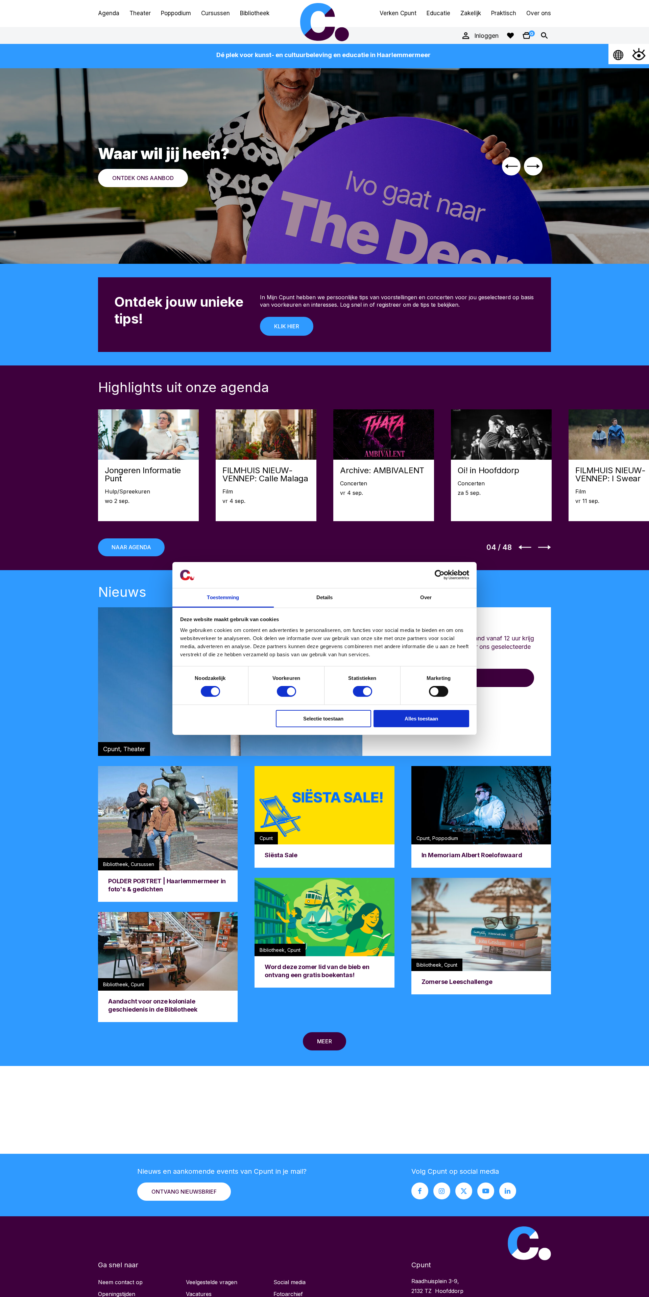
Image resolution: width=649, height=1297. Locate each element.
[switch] (286, 691)
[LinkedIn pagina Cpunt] (507, 1190)
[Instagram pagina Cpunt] (441, 1190)
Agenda (108, 13)
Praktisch (503, 13)
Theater (140, 13)
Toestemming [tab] (223, 597)
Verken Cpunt (398, 13)
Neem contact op (120, 1282)
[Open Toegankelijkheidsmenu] (639, 54)
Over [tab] (426, 597)
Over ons (538, 13)
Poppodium (176, 13)
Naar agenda (131, 547)
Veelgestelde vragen (211, 1282)
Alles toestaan (421, 718)
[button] (511, 166)
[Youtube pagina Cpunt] (485, 1190)
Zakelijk (470, 13)
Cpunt (324, 22)
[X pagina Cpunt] (463, 1190)
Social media (289, 1282)
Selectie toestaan (323, 718)
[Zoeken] (544, 35)
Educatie (438, 13)
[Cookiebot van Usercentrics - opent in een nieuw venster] (439, 575)
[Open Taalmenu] (618, 54)
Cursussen (215, 13)
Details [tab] (324, 597)
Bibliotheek (254, 13)
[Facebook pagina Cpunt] (419, 1190)
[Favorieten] (510, 35)
